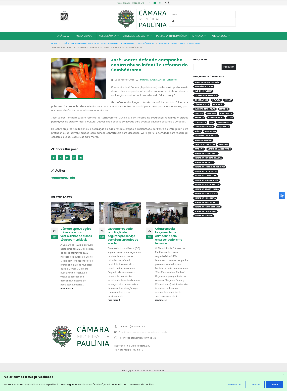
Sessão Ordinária (203, 140)
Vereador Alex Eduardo (219, 149)
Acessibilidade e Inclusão (207, 82)
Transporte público (205, 144)
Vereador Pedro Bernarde (207, 207)
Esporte (199, 113)
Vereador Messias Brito (206, 202)
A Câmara (63, 36)
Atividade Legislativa (136, 36)
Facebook (53, 157)
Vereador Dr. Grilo (204, 162)
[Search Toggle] (167, 3)
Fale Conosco (218, 36)
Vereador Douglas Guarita (208, 158)
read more (66, 288)
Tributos (223, 144)
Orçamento (223, 126)
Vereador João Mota (205, 198)
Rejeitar (256, 384)
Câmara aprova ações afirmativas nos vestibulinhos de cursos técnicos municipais (76, 234)
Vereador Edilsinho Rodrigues (210, 167)
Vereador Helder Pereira (207, 189)
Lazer (230, 118)
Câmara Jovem (202, 104)
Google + (74, 157)
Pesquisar (200, 59)
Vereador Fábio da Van (206, 175)
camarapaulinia (63, 178)
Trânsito (199, 149)
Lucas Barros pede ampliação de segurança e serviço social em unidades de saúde (123, 236)
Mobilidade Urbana (204, 126)
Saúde (198, 131)
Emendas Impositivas (205, 109)
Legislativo (200, 122)
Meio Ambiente (224, 122)
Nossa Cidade (84, 36)
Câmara (228, 100)
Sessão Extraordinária (206, 135)
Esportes (211, 113)
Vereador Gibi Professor (207, 184)
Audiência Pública (203, 91)
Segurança (210, 131)
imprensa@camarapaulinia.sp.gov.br (147, 332)
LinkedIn (67, 157)
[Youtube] (154, 3)
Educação (218, 104)
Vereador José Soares (206, 193)
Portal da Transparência (171, 36)
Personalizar (234, 384)
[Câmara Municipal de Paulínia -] (142, 19)
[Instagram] (160, 3)
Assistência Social (204, 86)
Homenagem (226, 113)
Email (80, 157)
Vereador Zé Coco (204, 216)
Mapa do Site (138, 3)
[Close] (284, 375)
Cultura (216, 100)
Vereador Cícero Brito (206, 153)
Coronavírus (201, 100)
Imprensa (197, 36)
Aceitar (274, 384)
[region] (143, 381)
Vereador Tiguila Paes (205, 211)
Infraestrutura (216, 118)
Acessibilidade (123, 3)
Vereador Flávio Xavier (206, 171)
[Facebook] (149, 3)
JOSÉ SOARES (157, 80)
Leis (211, 122)
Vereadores (172, 80)
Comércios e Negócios (206, 95)
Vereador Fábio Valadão (206, 180)
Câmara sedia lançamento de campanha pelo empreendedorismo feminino (168, 236)
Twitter (60, 157)
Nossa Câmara (107, 36)
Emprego (223, 109)
